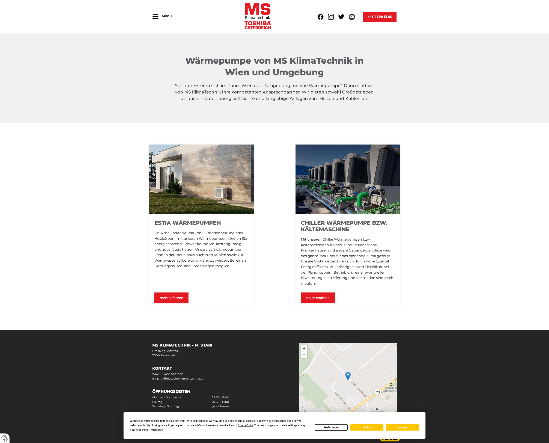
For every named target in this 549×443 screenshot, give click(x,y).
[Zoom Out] (304, 355)
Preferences (331, 427)
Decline (366, 427)
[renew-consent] (5, 438)
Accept (402, 427)
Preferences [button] (156, 429)
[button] (155, 17)
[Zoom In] (304, 348)
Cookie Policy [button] (245, 425)
